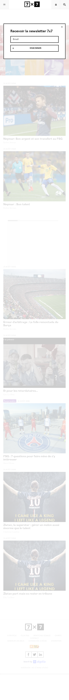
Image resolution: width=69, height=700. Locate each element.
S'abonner (35, 48)
